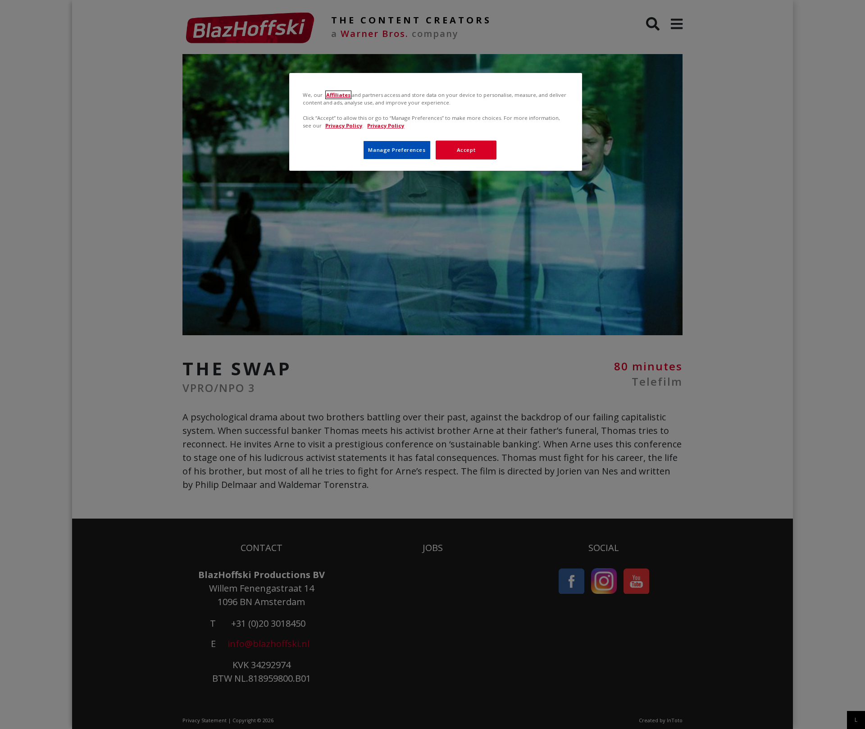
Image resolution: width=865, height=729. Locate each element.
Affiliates (338, 94)
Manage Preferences (396, 149)
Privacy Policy (343, 125)
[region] (435, 122)
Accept (466, 149)
